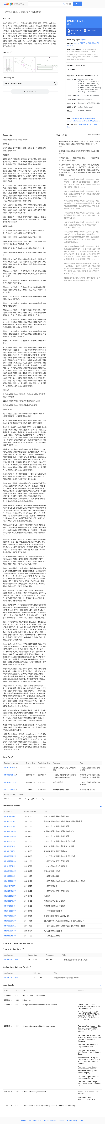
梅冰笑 (94, 43)
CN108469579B (9, 851)
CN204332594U (10, 911)
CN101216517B (9, 906)
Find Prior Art (92, 30)
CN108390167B (9, 821)
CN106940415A (10, 775)
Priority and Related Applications (88, 121)
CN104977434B (9, 866)
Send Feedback (35, 1120)
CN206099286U (10, 896)
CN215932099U (10, 881)
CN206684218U (10, 936)
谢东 (71, 46)
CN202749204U (10, 891)
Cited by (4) (75, 118)
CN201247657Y (9, 886)
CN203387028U (10, 901)
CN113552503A (10, 926)
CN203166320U (10, 871)
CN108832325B (9, 876)
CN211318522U (10, 916)
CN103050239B (9, 841)
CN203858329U (10, 921)
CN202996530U (10, 836)
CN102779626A (10, 861)
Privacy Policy (72, 1120)
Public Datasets (50, 1120)
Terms (61, 1120)
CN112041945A (10, 789)
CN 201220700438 (11, 960)
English (83, 40)
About (23, 1120)
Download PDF (76, 30)
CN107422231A (10, 782)
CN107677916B (9, 846)
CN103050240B (10, 768)
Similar (73, 33)
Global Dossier (92, 124)
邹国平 (82, 43)
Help (82, 1120)
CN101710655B (9, 816)
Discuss (70, 127)
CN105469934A (10, 831)
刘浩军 (88, 43)
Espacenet (82, 124)
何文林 (76, 43)
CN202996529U (10, 856)
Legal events (85, 118)
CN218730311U (10, 931)
